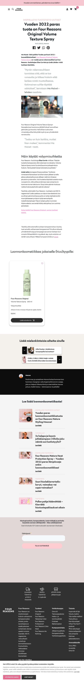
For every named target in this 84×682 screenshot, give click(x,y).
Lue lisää (76, 672)
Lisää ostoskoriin (25, 320)
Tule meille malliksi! (75, 616)
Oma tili (55, 611)
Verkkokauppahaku (59, 636)
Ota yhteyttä (73, 634)
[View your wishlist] (71, 9)
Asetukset (28, 677)
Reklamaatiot (57, 624)
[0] (75, 9)
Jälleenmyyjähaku (58, 631)
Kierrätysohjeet (74, 621)
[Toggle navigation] (9, 9)
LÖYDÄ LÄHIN (56, 592)
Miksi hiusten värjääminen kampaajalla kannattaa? (45, 350)
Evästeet (55, 621)
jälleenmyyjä (56, 595)
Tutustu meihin (74, 614)
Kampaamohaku (58, 633)
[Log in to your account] (67, 9)
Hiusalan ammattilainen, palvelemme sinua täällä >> (42, 3)
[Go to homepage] (18, 9)
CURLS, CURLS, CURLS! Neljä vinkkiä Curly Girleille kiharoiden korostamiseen (42, 359)
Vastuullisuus (73, 619)
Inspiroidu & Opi (74, 611)
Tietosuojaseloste (58, 614)
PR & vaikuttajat (74, 629)
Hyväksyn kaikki (12, 677)
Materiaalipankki (75, 631)
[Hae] (12, 9)
